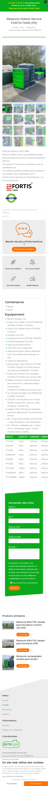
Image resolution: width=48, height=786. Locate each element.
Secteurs (5, 714)
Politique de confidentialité (12, 730)
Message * (13, 547)
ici (34, 579)
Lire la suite (23, 635)
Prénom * (12, 507)
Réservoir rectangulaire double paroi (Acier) (29, 657)
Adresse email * (15, 527)
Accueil (5, 700)
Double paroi (32, 210)
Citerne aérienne (16, 210)
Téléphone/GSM (15, 537)
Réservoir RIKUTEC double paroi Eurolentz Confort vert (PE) (30, 625)
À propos (5, 725)
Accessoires (7, 710)
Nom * (11, 517)
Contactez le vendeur (24, 249)
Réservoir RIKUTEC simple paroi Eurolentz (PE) (30, 642)
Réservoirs (5, 213)
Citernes (25, 210)
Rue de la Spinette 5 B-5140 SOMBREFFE (17, 756)
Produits (5, 705)
